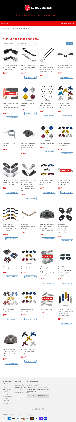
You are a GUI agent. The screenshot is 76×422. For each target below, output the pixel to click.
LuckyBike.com (13, 415)
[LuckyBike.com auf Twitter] (32, 409)
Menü (6, 23)
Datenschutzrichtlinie (22, 392)
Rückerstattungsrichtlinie (23, 390)
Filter (70, 43)
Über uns (6, 400)
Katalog (5, 394)
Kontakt (5, 403)
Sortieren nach (8, 44)
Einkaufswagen (69, 23)
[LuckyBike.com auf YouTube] (43, 409)
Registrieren (42, 396)
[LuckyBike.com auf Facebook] (36, 409)
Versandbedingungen (22, 387)
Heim (5, 387)
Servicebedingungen (22, 385)
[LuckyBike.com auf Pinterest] (39, 409)
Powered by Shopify (26, 415)
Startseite (6, 28)
